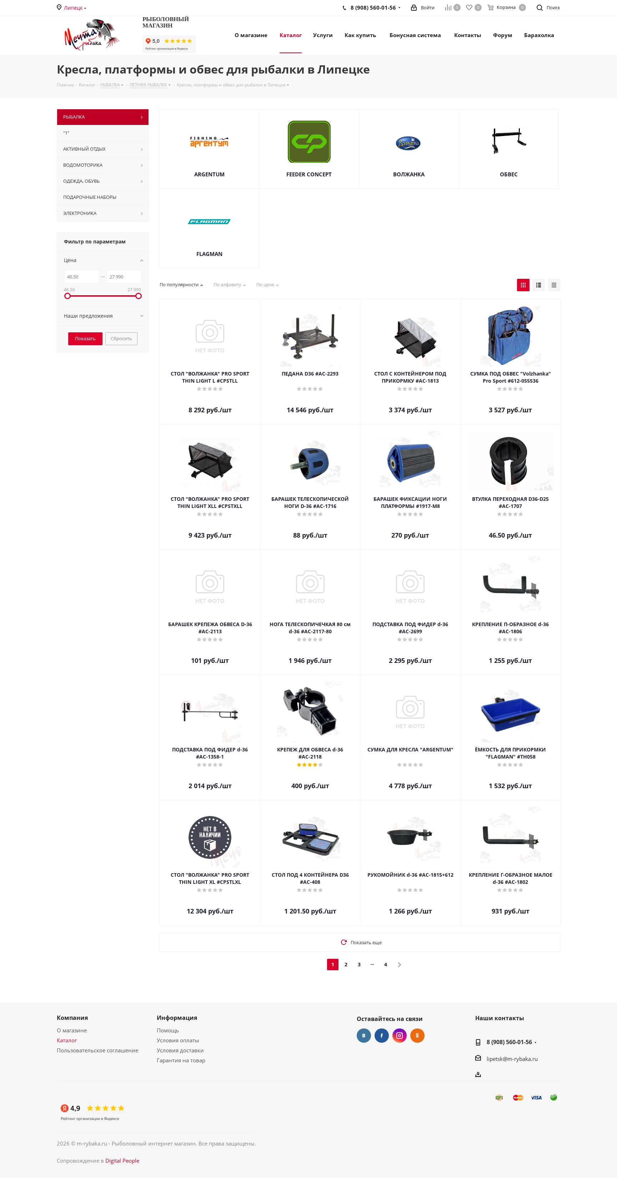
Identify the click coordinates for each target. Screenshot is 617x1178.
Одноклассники (417, 1035)
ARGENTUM (209, 174)
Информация (177, 1018)
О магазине (72, 1030)
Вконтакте (364, 1035)
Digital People (122, 1160)
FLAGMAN (209, 253)
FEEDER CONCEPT (309, 174)
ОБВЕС (509, 174)
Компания (72, 1018)
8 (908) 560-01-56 (509, 1042)
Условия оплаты (178, 1040)
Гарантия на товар (181, 1060)
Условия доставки (180, 1050)
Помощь (168, 1030)
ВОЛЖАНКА (409, 174)
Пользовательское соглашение (97, 1050)
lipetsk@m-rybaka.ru (512, 1058)
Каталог (67, 1040)
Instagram (399, 1035)
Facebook (382, 1035)
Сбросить (121, 338)
